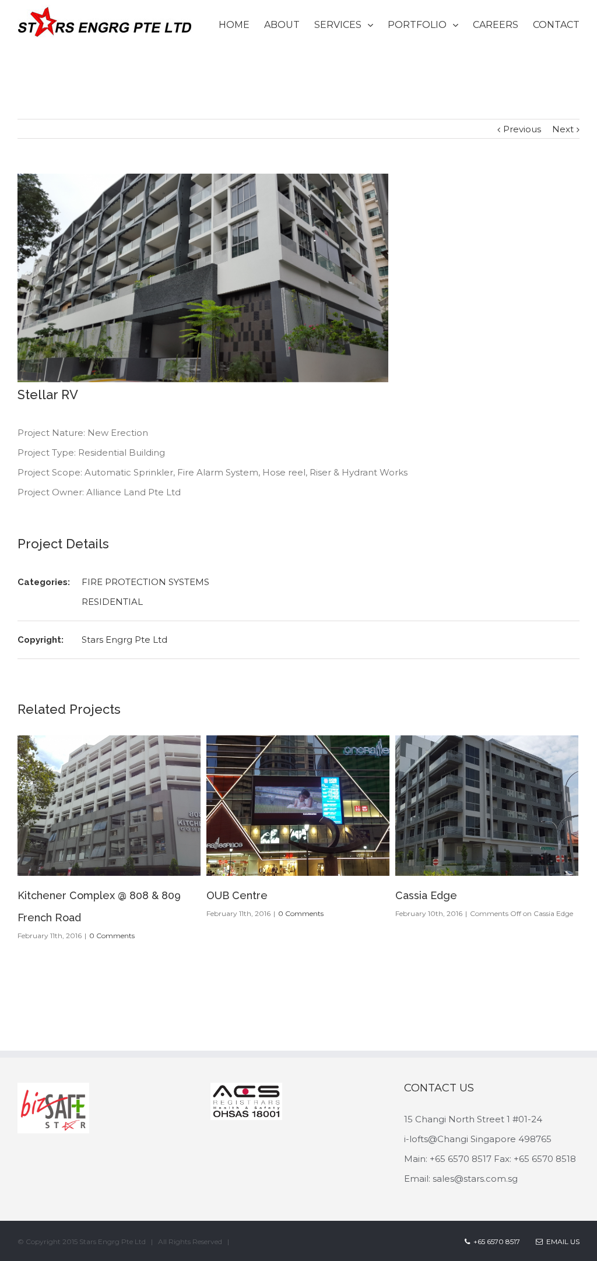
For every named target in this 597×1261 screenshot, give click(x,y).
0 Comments (112, 913)
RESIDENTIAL (112, 601)
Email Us (561, 1229)
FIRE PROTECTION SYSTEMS (145, 581)
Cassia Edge (237, 895)
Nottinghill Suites (437, 895)
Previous (522, 129)
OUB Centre (48, 895)
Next (563, 129)
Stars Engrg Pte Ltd (124, 639)
